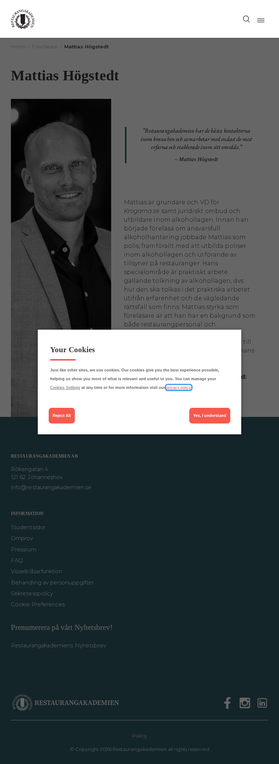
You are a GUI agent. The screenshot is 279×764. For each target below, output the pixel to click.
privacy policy (178, 387)
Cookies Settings (65, 387)
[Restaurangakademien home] (23, 19)
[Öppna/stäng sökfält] (246, 19)
